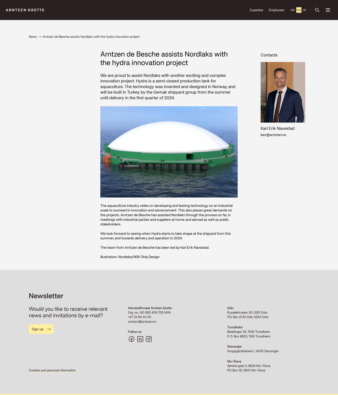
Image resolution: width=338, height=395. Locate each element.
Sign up (37, 329)
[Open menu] (328, 10)
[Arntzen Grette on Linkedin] (140, 339)
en (299, 10)
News (33, 36)
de (304, 10)
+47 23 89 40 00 (139, 317)
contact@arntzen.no (142, 321)
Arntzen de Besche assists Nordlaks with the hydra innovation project (91, 36)
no (293, 10)
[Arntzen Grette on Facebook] (131, 339)
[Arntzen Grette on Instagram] (148, 339)
